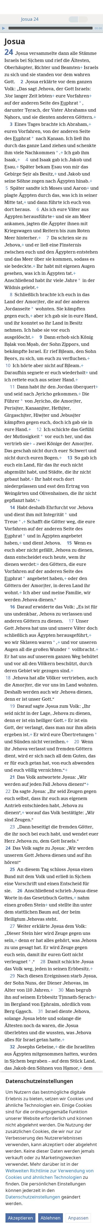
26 (20, 891)
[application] (51, 28)
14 (13, 507)
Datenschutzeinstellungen (32, 1197)
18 (8, 678)
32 (13, 1047)
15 (70, 543)
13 (70, 458)
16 (13, 607)
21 (13, 777)
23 (13, 827)
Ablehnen (50, 1218)
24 (8, 848)
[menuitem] (8, 7)
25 (13, 869)
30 (62, 990)
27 (13, 926)
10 (8, 365)
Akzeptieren (20, 1218)
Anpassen (78, 1218)
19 (13, 706)
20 (77, 742)
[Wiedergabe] (3, 28)
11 (13, 387)
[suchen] (96, 7)
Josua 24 (29, 19)
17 (72, 621)
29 (13, 976)
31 (41, 1011)
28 (43, 962)
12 (40, 429)
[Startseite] (8, 7)
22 (8, 791)
